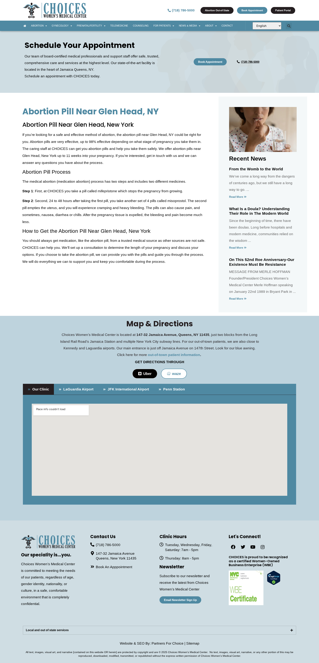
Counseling (141, 25)
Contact (227, 25)
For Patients (162, 25)
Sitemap (192, 643)
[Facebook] (233, 547)
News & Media (188, 25)
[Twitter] (243, 547)
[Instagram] (262, 547)
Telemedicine (119, 25)
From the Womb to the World (256, 169)
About (209, 25)
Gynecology (60, 25)
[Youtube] (252, 547)
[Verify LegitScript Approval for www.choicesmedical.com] (273, 584)
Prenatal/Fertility (89, 25)
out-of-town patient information (174, 355)
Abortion (37, 25)
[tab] (38, 389)
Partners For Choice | (169, 643)
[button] (289, 26)
